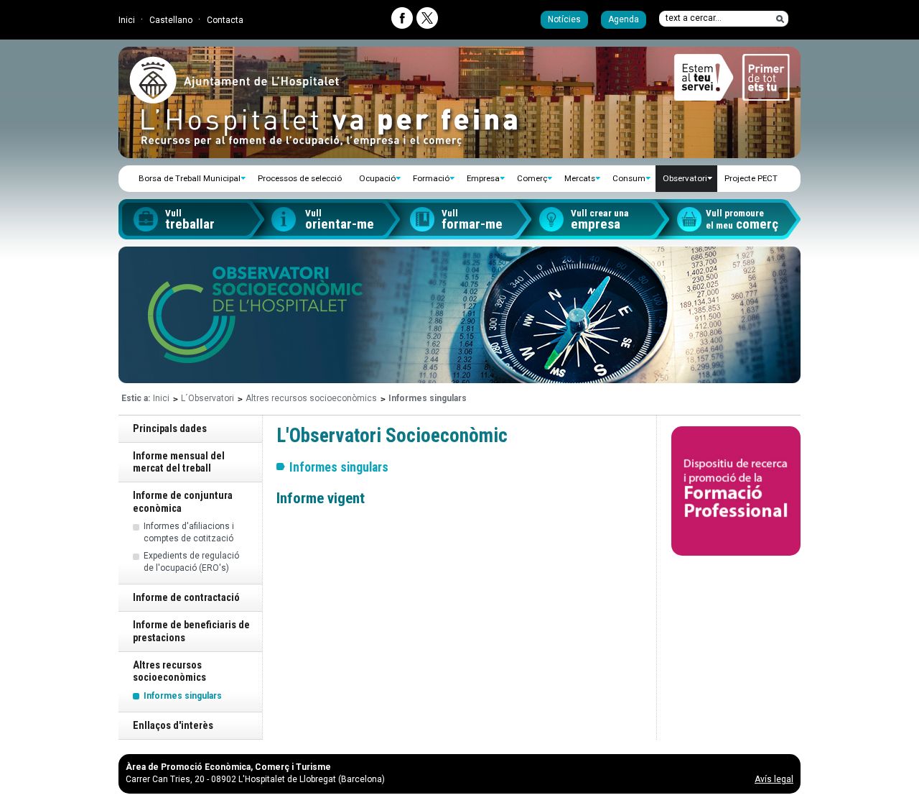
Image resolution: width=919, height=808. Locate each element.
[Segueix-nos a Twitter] (427, 18)
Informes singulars (183, 696)
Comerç (532, 178)
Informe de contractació (186, 598)
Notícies (564, 19)
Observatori (685, 178)
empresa (600, 220)
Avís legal (774, 779)
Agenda (623, 19)
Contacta (225, 20)
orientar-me (339, 220)
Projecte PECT (751, 178)
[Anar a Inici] (234, 98)
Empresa (483, 178)
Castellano (170, 20)
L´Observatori (207, 398)
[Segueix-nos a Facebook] (402, 18)
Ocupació (377, 178)
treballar (190, 220)
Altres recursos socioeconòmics (311, 398)
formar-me (472, 220)
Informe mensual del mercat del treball (179, 462)
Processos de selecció (300, 178)
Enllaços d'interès (173, 726)
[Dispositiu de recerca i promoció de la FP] (736, 491)
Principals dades (170, 429)
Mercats (579, 178)
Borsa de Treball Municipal (190, 178)
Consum (628, 178)
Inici (126, 20)
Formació (431, 178)
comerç (742, 220)
